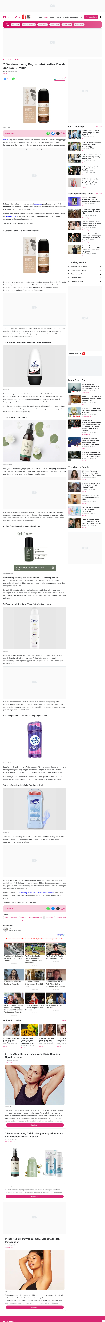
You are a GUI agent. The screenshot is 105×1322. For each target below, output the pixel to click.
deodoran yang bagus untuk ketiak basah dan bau (34, 893)
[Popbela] (17, 17)
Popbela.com (11, 216)
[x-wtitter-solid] (58, 133)
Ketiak (5, 140)
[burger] (100, 17)
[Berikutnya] (66, 1031)
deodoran (38, 204)
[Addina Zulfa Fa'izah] (5, 929)
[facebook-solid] (53, 133)
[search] (81, 17)
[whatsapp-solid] (48, 133)
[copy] (63, 133)
